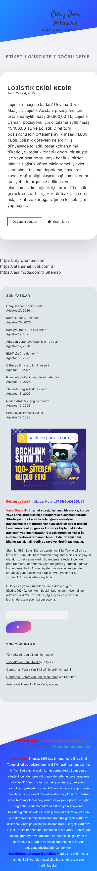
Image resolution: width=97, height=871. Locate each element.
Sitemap (53, 272)
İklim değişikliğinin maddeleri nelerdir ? (32, 377)
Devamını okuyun (27, 222)
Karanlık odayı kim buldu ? (24, 318)
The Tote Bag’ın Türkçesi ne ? (26, 389)
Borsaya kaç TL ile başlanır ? (26, 330)
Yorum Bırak (60, 221)
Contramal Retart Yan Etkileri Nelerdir (32, 669)
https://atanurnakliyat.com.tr (26, 266)
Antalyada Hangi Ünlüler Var (25, 684)
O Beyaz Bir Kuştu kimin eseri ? (27, 365)
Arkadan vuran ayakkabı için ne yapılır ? (34, 341)
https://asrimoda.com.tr (22, 272)
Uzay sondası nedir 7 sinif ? (25, 306)
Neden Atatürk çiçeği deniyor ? (27, 401)
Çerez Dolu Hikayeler (65, 18)
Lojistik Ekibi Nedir (39, 88)
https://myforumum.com (23, 260)
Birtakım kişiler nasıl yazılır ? (25, 413)
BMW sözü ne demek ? (22, 353)
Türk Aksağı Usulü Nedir (23, 654)
